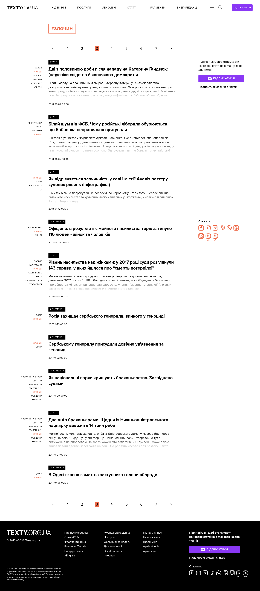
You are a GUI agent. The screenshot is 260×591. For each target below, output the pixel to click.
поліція (37, 75)
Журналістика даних (117, 532)
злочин (37, 72)
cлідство (36, 83)
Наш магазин (151, 537)
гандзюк (37, 79)
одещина (36, 396)
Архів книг (150, 551)
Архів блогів (151, 546)
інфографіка (35, 185)
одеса (38, 473)
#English (69, 555)
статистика (35, 284)
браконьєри (35, 388)
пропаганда (35, 123)
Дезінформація (113, 546)
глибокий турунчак (31, 377)
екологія (37, 399)
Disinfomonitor (113, 551)
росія (39, 126)
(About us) (81, 532)
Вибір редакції (73, 551)
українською (38, 574)
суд (40, 189)
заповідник (35, 384)
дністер (37, 380)
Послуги (109, 537)
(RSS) (75, 537)
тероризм (36, 130)
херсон (38, 87)
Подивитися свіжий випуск (217, 87)
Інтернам (109, 555)
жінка (38, 235)
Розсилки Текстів (75, 546)
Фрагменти (57, 221)
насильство (35, 227)
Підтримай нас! (152, 532)
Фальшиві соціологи (117, 542)
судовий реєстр (33, 280)
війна (39, 347)
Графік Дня (150, 542)
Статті (54, 62)
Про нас (69, 532)
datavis (38, 181)
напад (38, 68)
